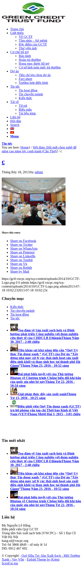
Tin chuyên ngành (22, 310)
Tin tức (7, 143)
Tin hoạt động (19, 314)
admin (39, 172)
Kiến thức (17, 307)
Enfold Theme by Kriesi (43, 559)
